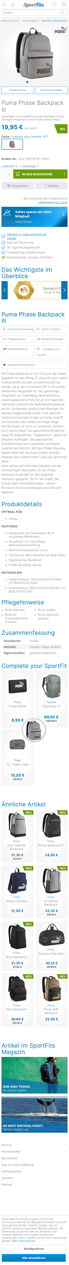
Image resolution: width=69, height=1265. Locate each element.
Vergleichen (20, 186)
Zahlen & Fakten (51, 329)
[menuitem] (54, 4)
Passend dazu (17, 89)
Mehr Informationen (24, 1240)
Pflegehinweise (16, 339)
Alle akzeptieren (34, 1258)
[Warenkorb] (64, 4)
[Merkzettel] (55, 4)
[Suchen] (62, 12)
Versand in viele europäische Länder (26, 236)
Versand (7, 1178)
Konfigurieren (34, 1249)
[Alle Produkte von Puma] (61, 32)
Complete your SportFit (48, 351)
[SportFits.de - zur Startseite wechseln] (33, 5)
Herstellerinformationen (21, 364)
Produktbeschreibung (20, 329)
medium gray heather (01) (30, 136)
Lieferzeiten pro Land (53, 202)
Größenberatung (17, 348)
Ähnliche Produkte (51, 89)
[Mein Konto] (13, 4)
